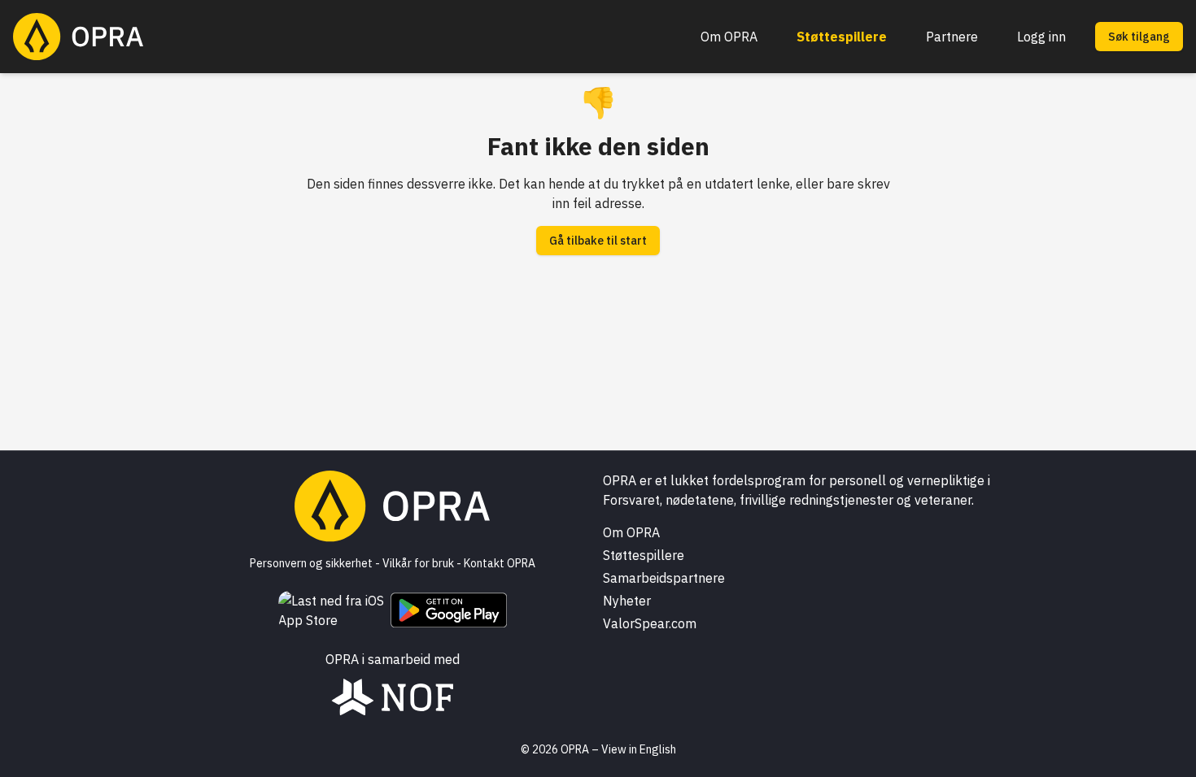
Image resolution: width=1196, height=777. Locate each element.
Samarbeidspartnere (664, 578)
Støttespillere (842, 36)
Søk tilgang (1139, 36)
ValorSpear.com (649, 623)
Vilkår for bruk (418, 563)
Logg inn (1041, 36)
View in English (638, 749)
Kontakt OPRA (499, 563)
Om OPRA (729, 36)
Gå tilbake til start (598, 240)
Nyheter (627, 601)
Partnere (952, 36)
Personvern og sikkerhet (311, 563)
